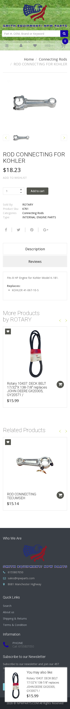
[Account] (21, 46)
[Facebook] (5, 230)
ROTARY (27, 204)
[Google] (45, 230)
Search (7, 606)
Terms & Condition (15, 625)
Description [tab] (35, 249)
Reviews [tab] (35, 261)
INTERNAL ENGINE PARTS (39, 217)
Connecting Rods (53, 59)
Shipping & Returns (15, 618)
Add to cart (37, 191)
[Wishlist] (35, 46)
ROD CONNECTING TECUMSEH (21, 496)
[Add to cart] (60, 384)
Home (29, 59)
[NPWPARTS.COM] (35, 14)
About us (8, 612)
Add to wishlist (15, 178)
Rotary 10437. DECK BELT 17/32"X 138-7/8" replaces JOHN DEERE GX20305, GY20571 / (27, 389)
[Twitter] (18, 230)
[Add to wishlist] (8, 331)
